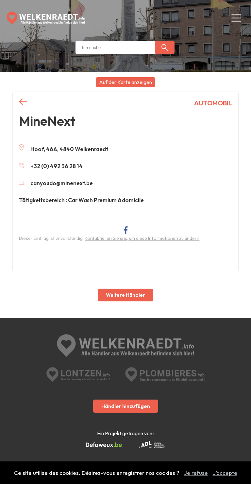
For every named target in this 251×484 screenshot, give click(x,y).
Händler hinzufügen (125, 406)
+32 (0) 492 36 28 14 (56, 166)
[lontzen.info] (78, 374)
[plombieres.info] (165, 374)
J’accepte (225, 472)
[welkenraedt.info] (125, 346)
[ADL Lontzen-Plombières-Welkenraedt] (152, 445)
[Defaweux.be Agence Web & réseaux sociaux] (104, 445)
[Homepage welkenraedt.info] (46, 18)
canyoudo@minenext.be (61, 183)
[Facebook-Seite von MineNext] (125, 230)
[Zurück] (23, 102)
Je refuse (196, 472)
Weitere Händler (125, 295)
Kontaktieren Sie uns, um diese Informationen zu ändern (142, 238)
